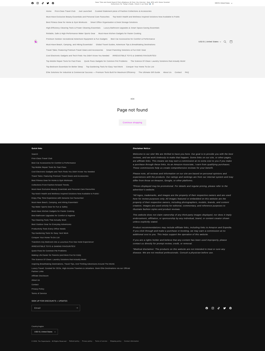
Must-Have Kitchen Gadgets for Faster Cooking (53, 211)
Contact (35, 285)
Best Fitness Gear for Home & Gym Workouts (52, 180)
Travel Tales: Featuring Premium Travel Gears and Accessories (60, 176)
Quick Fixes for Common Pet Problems (49, 251)
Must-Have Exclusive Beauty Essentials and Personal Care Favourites (63, 189)
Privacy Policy (38, 289)
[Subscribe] (77, 308)
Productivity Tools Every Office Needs (49, 229)
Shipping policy (115, 341)
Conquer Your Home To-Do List (46, 238)
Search (35, 154)
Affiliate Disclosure (40, 276)
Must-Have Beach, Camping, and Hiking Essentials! (55, 202)
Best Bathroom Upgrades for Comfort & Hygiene (53, 216)
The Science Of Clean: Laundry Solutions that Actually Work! (59, 260)
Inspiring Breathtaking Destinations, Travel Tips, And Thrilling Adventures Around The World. (73, 264)
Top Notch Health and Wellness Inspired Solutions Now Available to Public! (65, 194)
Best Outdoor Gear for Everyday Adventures (51, 224)
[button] (225, 42)
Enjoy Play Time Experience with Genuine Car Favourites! (58, 198)
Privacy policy (87, 341)
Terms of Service (39, 293)
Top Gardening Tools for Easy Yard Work (50, 233)
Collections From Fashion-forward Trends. (50, 185)
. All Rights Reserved (58, 341)
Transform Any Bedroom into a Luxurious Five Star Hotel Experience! (63, 242)
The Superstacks (44, 341)
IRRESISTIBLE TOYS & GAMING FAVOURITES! (53, 246)
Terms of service (101, 341)
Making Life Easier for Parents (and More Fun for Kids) (56, 255)
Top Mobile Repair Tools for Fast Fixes (49, 167)
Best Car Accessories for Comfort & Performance (54, 163)
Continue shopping (132, 122)
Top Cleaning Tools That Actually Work (49, 220)
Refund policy (74, 341)
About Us (36, 280)
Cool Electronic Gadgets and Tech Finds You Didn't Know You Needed (63, 172)
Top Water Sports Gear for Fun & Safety (50, 207)
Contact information (131, 341)
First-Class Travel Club (42, 159)
